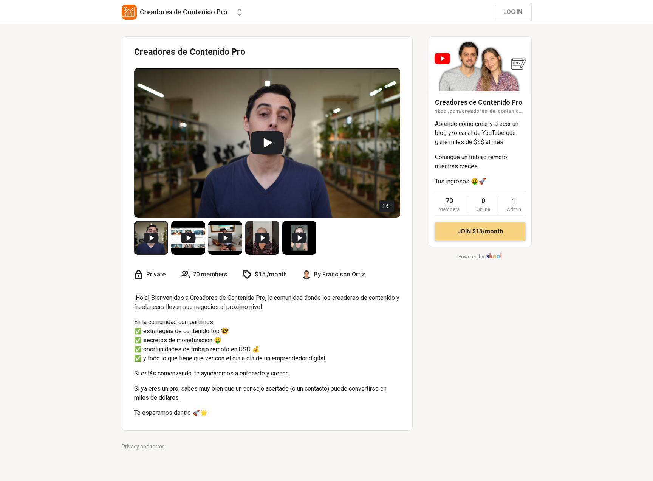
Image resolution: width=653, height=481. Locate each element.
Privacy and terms (143, 447)
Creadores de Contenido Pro (479, 102)
